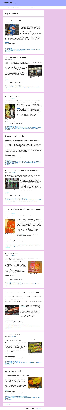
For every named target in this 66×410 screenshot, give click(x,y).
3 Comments (8, 328)
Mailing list (32, 7)
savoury (10, 162)
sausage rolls (22, 306)
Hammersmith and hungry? (15, 58)
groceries (21, 49)
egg (26, 127)
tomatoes (9, 246)
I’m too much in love (13, 20)
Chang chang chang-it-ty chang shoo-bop (22, 292)
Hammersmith (30, 86)
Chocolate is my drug (13, 334)
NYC (27, 161)
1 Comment (8, 164)
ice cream (34, 86)
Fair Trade (20, 86)
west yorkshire (23, 201)
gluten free (39, 127)
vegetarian (18, 50)
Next (8, 404)
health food (27, 199)
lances (19, 283)
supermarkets (38, 49)
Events (5, 7)
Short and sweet (11, 253)
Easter (25, 127)
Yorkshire (15, 163)
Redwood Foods (36, 161)
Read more (7, 42)
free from (31, 127)
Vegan (11, 48)
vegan (15, 50)
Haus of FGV (8, 160)
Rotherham (7, 162)
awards (12, 49)
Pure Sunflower (30, 161)
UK (8, 50)
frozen (10, 397)
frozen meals (14, 397)
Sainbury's (9, 128)
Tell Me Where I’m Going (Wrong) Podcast (15, 7)
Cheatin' (13, 161)
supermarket (19, 87)
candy (18, 49)
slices (19, 162)
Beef (9, 161)
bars (16, 49)
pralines (32, 49)
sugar (34, 49)
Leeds (34, 199)
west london (36, 87)
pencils (22, 283)
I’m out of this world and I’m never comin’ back (23, 171)
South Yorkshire (26, 162)
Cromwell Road (17, 127)
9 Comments (8, 51)
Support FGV (26, 7)
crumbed (7, 397)
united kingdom (11, 50)
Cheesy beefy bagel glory (15, 136)
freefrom (34, 127)
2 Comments (8, 285)
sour (34, 283)
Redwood (12, 200)
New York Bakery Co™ (22, 161)
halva (27, 86)
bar (14, 49)
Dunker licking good (13, 371)
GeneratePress (39, 408)
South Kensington (14, 128)
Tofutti (40, 200)
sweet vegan (36, 200)
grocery (16, 283)
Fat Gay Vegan (7, 2)
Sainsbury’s (7, 261)
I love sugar (8, 48)
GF (36, 127)
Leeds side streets (13, 198)
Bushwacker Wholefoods (10, 86)
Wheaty (28, 201)
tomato (6, 246)
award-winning (8, 49)
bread (11, 161)
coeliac (13, 127)
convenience (17, 86)
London (6, 87)
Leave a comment (9, 89)
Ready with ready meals (14, 396)
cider (13, 199)
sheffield (13, 162)
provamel (8, 200)
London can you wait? (9, 85)
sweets (6, 50)
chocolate (10, 127)
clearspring (16, 199)
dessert (23, 199)
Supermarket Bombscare (18, 85)
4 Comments (8, 129)
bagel (7, 161)
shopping (12, 87)
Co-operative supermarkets (22, 234)
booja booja (8, 199)
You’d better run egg (13, 96)
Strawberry (37, 283)
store (21, 200)
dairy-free (21, 127)
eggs (28, 127)
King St (38, 86)
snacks (15, 87)
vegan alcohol (15, 201)
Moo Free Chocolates (26, 49)
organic (9, 87)
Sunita (23, 200)
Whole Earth (32, 201)
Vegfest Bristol (23, 50)
